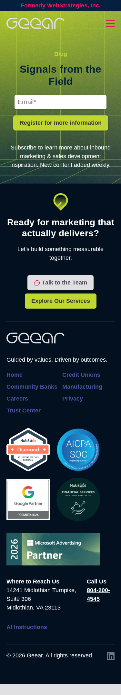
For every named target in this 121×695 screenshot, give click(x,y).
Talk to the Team (64, 282)
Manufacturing (82, 387)
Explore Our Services (60, 301)
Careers (17, 398)
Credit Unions (81, 375)
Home (14, 375)
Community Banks (31, 387)
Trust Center (23, 410)
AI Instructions (26, 627)
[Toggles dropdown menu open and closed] (110, 23)
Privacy (72, 398)
